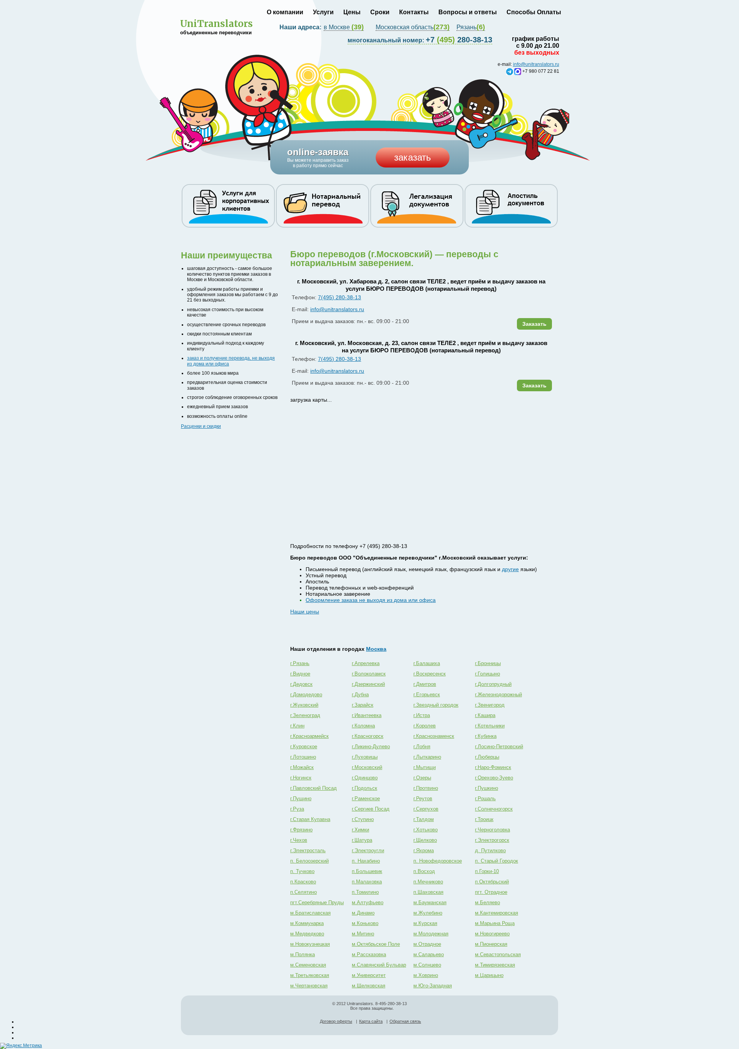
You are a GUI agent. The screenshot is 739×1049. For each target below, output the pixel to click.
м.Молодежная (430, 934)
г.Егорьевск (426, 694)
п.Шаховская (428, 892)
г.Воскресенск (429, 674)
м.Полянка (302, 954)
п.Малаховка (367, 882)
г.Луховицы (365, 757)
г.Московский (367, 767)
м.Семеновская (308, 965)
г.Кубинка (486, 736)
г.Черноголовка (492, 830)
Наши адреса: (301, 27)
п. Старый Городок (496, 861)
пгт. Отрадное (491, 892)
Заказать (534, 324)
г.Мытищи (424, 767)
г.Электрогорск (492, 840)
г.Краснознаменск (433, 736)
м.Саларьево (428, 954)
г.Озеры (422, 778)
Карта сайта (371, 1021)
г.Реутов (422, 798)
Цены (352, 12)
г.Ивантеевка (366, 715)
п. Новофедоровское (437, 861)
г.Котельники (490, 726)
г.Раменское (366, 798)
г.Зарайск (362, 705)
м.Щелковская (368, 986)
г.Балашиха (426, 663)
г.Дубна (360, 694)
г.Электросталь (308, 850)
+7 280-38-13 (420, 39)
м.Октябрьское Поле (376, 944)
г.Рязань (299, 663)
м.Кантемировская (496, 913)
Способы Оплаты (534, 12)
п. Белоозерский (309, 861)
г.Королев (424, 726)
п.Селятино (303, 892)
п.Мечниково (428, 882)
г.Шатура (362, 840)
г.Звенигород (490, 705)
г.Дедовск (301, 684)
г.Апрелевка (366, 663)
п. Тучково (302, 871)
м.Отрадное (427, 944)
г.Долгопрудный (493, 684)
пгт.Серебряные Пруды (317, 902)
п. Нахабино (366, 861)
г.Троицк (484, 819)
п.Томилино (365, 892)
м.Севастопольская (498, 954)
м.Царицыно (489, 975)
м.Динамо (363, 913)
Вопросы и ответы (467, 12)
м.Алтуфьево (367, 902)
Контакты (414, 12)
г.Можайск (302, 767)
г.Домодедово (306, 694)
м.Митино (363, 934)
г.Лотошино (303, 757)
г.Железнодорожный (498, 694)
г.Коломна (363, 726)
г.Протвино (425, 788)
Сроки (380, 12)
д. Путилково (490, 850)
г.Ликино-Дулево (371, 746)
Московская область (413, 27)
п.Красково (303, 882)
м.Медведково (307, 934)
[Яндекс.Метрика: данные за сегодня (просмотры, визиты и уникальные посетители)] (21, 1046)
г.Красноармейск (309, 736)
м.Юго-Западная (432, 986)
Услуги (323, 12)
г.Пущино (300, 798)
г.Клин (297, 726)
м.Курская (425, 923)
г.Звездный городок (435, 705)
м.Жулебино (427, 913)
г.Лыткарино (427, 757)
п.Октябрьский (492, 882)
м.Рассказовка (369, 954)
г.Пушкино (486, 788)
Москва (376, 649)
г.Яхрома (423, 850)
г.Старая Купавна (310, 819)
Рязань (470, 27)
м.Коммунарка (307, 923)
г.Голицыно (487, 674)
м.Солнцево (427, 965)
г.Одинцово (365, 778)
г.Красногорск (367, 736)
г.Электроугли (368, 850)
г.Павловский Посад (313, 788)
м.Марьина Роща (495, 923)
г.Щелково (425, 840)
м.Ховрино (425, 975)
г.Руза (297, 809)
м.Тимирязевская (495, 965)
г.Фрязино (301, 830)
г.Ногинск (300, 778)
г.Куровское (303, 746)
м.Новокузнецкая (310, 944)
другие (510, 569)
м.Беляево (487, 902)
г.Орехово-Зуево (494, 778)
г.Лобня (421, 746)
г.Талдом (423, 819)
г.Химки (360, 830)
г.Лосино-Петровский (499, 746)
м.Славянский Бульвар (379, 965)
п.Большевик (367, 871)
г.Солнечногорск (494, 809)
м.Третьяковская (309, 975)
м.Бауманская (429, 902)
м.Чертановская (309, 986)
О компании (285, 12)
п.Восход (424, 871)
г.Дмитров (424, 684)
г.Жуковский (304, 705)
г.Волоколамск (369, 674)
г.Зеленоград (305, 715)
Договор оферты (336, 1021)
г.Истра (421, 715)
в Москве (344, 27)
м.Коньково (365, 923)
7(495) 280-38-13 (339, 297)
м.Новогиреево (492, 934)
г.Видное (300, 674)
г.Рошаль (485, 798)
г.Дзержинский (368, 684)
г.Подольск (364, 788)
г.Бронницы (488, 663)
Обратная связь (405, 1021)
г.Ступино (363, 819)
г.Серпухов (425, 809)
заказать (412, 157)
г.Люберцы (487, 757)
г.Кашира (485, 715)
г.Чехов (298, 840)
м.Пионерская (491, 944)
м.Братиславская (310, 913)
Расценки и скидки (201, 426)
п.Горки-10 (487, 871)
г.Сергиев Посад (371, 809)
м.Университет (369, 975)
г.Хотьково (425, 830)
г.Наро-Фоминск (493, 767)
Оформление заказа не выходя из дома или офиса (371, 600)
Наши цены (304, 611)
